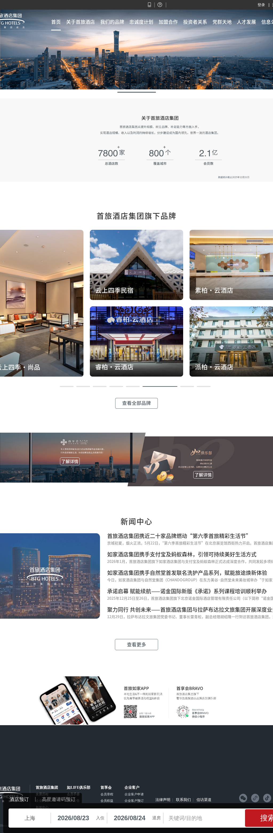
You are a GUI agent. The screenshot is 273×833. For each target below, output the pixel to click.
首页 (56, 21)
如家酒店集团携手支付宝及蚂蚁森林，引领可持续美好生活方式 (181, 554)
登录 (261, 5)
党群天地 (222, 21)
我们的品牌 (112, 21)
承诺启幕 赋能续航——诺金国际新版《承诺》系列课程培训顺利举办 (187, 591)
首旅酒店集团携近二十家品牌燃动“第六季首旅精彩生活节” (179, 536)
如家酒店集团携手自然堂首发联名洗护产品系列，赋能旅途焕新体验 (187, 572)
